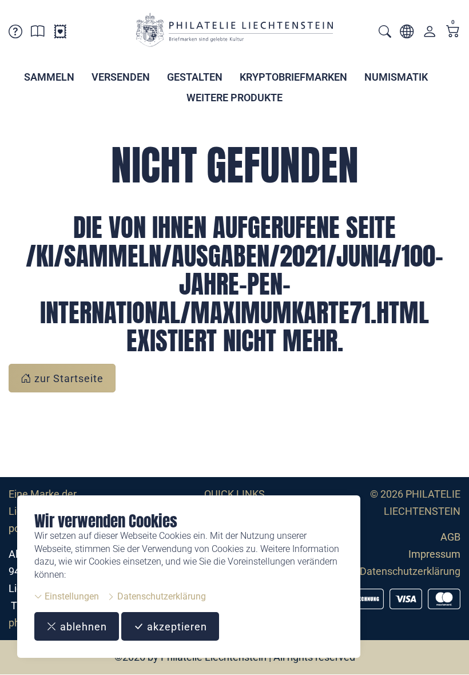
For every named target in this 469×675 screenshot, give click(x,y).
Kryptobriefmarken (293, 77)
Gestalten (194, 77)
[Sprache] (407, 33)
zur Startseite (67, 378)
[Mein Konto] (429, 34)
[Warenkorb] (453, 32)
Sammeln (49, 77)
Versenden (121, 77)
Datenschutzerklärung (160, 596)
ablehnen (82, 627)
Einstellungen (70, 596)
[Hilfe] (15, 33)
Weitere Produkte (234, 98)
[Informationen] (38, 33)
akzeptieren (175, 627)
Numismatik (396, 77)
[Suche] (385, 32)
